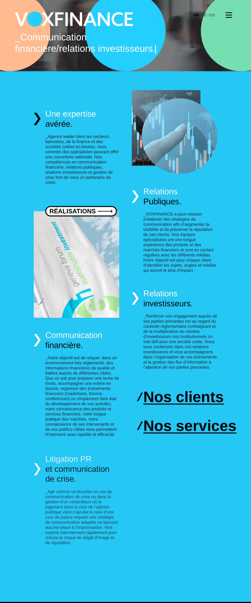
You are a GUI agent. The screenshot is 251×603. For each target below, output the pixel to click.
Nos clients (183, 397)
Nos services (189, 426)
